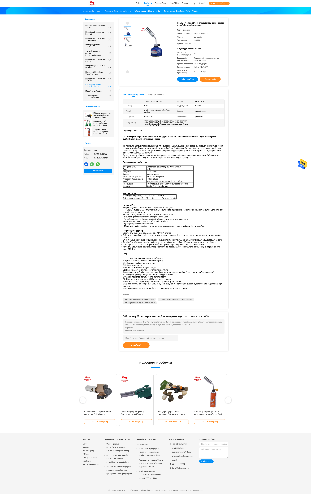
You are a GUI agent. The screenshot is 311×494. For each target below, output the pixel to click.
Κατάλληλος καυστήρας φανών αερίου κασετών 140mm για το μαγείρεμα (172, 414)
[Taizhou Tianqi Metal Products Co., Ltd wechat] (98, 164)
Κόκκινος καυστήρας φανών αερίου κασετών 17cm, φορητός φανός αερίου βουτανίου (99, 414)
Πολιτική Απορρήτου (91, 464)
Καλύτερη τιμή (187, 79)
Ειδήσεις (86, 454)
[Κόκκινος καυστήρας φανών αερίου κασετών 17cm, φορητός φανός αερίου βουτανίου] (100, 391)
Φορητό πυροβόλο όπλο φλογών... (98, 67)
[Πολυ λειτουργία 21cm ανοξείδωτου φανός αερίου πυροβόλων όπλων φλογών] (153, 42)
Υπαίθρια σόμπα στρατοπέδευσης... (98, 96)
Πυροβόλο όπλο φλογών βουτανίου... (98, 60)
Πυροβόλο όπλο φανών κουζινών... (98, 33)
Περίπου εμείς (88, 451)
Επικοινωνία (98, 171)
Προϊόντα (86, 447)
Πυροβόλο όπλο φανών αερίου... (98, 27)
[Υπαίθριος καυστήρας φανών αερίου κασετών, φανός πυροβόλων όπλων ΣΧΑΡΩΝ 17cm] (210, 391)
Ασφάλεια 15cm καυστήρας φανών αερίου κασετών (100, 132)
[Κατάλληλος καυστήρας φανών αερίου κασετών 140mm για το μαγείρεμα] (173, 391)
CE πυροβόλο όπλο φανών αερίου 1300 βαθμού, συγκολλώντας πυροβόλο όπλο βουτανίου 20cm (117, 459)
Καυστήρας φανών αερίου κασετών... (98, 86)
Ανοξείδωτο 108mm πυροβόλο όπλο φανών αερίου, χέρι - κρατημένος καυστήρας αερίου (119, 470)
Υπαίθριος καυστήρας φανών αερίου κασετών (176, 299)
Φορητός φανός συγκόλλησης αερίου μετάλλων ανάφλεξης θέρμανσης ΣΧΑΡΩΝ (150, 463)
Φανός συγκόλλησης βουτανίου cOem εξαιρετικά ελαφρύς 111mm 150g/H (149, 474)
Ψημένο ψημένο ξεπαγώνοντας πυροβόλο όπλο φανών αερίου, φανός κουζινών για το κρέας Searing (118, 447)
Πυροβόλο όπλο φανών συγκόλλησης (146, 441)
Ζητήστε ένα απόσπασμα (219, 3)
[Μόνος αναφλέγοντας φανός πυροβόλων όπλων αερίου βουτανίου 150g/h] (88, 115)
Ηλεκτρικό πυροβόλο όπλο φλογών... (98, 73)
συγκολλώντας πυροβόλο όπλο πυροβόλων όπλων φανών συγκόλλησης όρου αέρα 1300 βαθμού (149, 452)
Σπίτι (85, 444)
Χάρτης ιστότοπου (90, 457)
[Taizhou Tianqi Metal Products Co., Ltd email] (86, 164)
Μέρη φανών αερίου (98, 91)
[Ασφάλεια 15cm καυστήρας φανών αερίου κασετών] (88, 132)
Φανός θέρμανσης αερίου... (98, 46)
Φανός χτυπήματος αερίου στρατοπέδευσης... (98, 53)
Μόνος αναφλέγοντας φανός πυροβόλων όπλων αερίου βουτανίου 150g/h (102, 115)
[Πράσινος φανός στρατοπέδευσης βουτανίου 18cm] (88, 124)
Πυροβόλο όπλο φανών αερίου (117, 439)
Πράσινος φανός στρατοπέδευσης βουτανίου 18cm (100, 123)
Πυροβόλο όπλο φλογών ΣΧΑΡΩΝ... (98, 79)
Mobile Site (87, 461)
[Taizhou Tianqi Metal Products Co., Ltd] (92, 4)
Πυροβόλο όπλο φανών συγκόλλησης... (98, 39)
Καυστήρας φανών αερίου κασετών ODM (139, 299)
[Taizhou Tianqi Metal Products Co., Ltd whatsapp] (92, 164)
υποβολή (136, 345)
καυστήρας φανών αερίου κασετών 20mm (140, 303)
